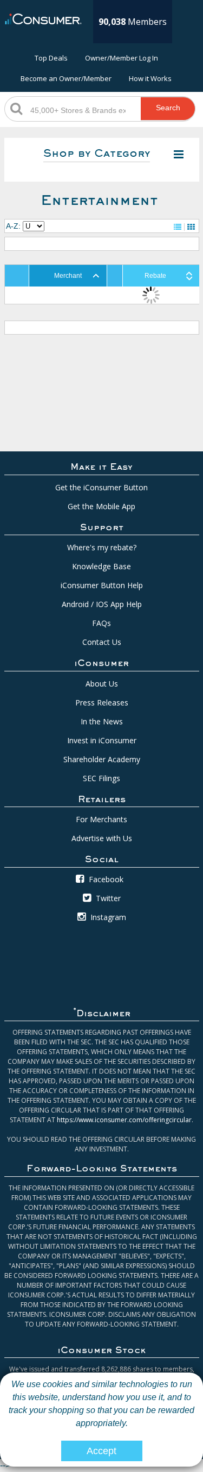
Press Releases (101, 702)
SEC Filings (101, 778)
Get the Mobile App (101, 506)
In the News (102, 721)
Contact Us (101, 642)
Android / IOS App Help (102, 604)
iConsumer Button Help (102, 585)
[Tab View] (191, 227)
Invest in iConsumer (101, 740)
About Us (102, 683)
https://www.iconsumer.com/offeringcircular (124, 1119)
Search (168, 107)
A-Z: (13, 226)
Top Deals (51, 58)
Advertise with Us (101, 838)
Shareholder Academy (101, 759)
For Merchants (101, 819)
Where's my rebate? (101, 547)
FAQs (101, 623)
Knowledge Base (101, 566)
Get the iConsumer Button (101, 487)
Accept (101, 1451)
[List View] (177, 227)
